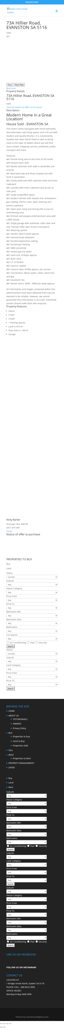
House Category (14, 588)
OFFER (11, 767)
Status (9, 573)
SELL (10, 750)
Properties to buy (21, 736)
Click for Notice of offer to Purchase (24, 107)
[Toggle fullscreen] (7, 1023)
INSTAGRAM (29, 967)
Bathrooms (11, 627)
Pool (32, 642)
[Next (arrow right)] (4, 1027)
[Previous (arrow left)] (1, 1027)
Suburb (10, 580)
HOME (11, 711)
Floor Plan (19, 84)
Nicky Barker (13, 519)
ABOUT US (13, 715)
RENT (11, 754)
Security (43, 642)
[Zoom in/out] (10, 1023)
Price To (10, 604)
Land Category (13, 665)
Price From (11, 596)
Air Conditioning (18, 642)
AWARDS (17, 723)
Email (9, 531)
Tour (10, 84)
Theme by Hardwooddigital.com (32, 1016)
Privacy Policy (19, 728)
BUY (10, 732)
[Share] (4, 1023)
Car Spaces (11, 634)
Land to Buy (19, 741)
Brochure (11, 88)
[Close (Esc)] (1, 1023)
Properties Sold (20, 745)
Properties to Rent (22, 758)
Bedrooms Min (13, 611)
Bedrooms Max (13, 619)
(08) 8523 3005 (28, 987)
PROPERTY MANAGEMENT (21, 763)
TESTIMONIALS (20, 719)
